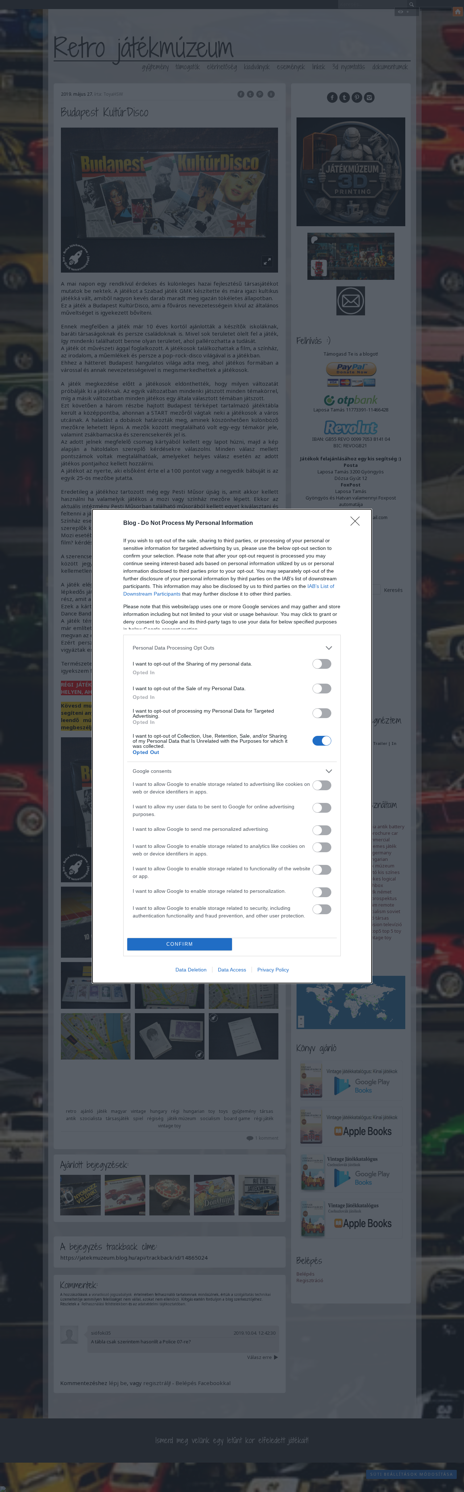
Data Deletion (191, 970)
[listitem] (232, 648)
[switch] (321, 664)
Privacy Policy (273, 970)
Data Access (232, 970)
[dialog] (232, 746)
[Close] (357, 523)
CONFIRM (179, 944)
